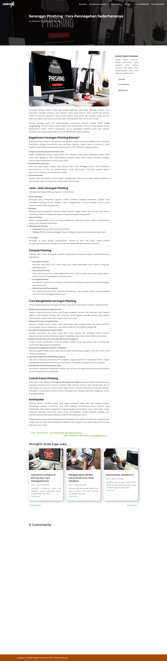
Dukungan (115, 4)
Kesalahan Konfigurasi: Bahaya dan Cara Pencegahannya (43, 477)
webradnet (35, 21)
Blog (127, 4)
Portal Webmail (141, 4)
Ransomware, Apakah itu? (120, 474)
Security (57, 21)
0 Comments (123, 84)
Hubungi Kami (83, 593)
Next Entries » (132, 505)
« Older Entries (35, 505)
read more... (36, 496)
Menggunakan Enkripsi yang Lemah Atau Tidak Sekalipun (81, 477)
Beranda (83, 4)
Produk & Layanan (97, 4)
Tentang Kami (157, 4)
